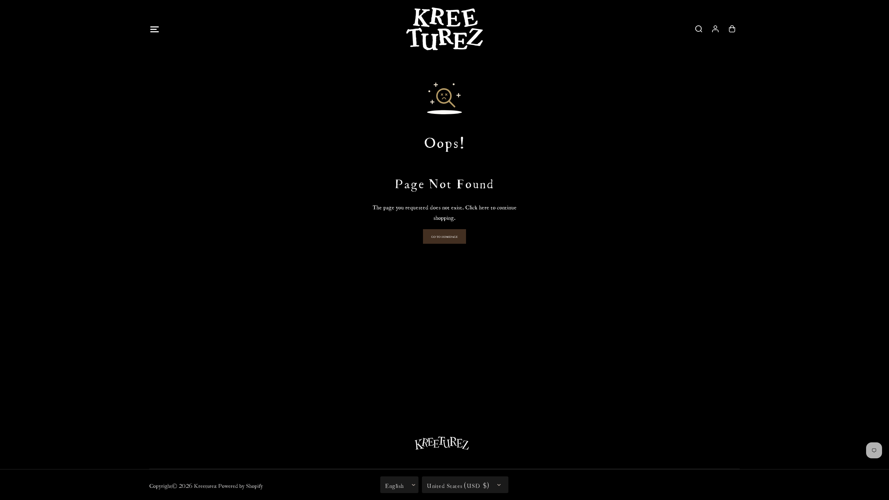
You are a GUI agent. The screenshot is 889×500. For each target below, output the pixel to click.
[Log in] (715, 28)
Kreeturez (205, 485)
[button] (154, 29)
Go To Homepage (444, 236)
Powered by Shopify (240, 485)
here (484, 206)
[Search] (698, 28)
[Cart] (732, 28)
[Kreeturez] (444, 29)
